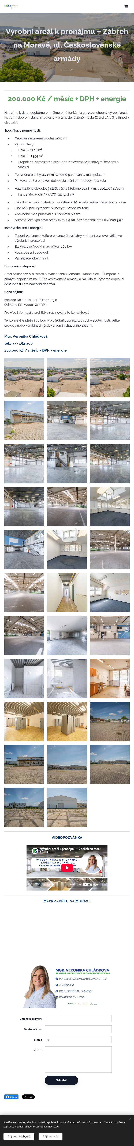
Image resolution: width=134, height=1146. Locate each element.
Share (13, 1096)
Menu (126, 6)
